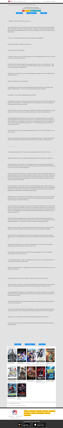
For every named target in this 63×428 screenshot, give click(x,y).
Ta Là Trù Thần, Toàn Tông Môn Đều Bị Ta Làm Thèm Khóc (12, 381)
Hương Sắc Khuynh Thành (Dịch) (31, 7)
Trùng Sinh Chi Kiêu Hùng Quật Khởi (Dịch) (21, 398)
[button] (49, 1)
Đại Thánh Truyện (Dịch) (11, 397)
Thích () (38, 10)
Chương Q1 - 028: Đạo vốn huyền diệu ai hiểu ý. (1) (31, 8)
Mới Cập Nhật (19, 1)
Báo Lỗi (27, 10)
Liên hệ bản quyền (10, 416)
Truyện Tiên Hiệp (27, 413)
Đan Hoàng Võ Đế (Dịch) (30, 380)
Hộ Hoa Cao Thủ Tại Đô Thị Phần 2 (30, 363)
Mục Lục (31, 13)
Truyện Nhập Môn (52, 411)
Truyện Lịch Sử (47, 413)
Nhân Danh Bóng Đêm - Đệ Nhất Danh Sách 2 (40, 381)
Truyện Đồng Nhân (27, 415)
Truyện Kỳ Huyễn (32, 411)
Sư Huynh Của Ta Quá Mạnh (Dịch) (40, 363)
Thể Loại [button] (25, 1)
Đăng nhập (53, 1)
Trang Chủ (15, 1)
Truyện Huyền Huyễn (40, 413)
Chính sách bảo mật (19, 416)
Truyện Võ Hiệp (38, 411)
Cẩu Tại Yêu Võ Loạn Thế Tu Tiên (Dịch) (21, 381)
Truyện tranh (26, 411)
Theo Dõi (33, 10)
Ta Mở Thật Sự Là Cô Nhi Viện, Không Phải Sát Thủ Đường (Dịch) (50, 363)
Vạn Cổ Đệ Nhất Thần (20, 362)
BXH (22, 1)
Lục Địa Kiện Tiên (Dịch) (11, 362)
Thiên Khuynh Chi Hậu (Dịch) (50, 380)
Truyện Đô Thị (33, 413)
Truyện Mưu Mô (45, 411)
